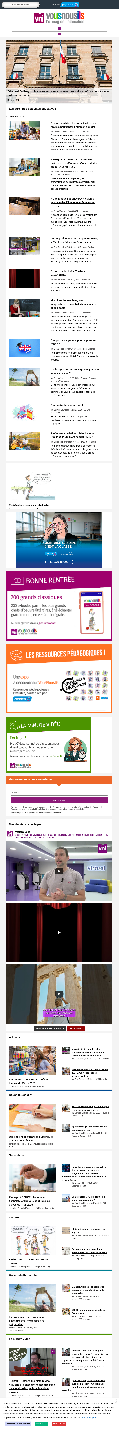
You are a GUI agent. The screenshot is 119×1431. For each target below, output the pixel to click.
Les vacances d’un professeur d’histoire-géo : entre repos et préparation (27, 1321)
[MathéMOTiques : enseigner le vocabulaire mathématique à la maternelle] (66, 1288)
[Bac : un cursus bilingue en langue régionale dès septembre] (66, 1108)
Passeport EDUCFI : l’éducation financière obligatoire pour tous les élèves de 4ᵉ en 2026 (29, 1201)
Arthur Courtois (60, 211)
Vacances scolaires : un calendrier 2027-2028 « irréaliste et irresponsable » (90, 1072)
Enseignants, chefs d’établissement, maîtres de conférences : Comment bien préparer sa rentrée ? (74, 163)
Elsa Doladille (60, 247)
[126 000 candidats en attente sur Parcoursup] (66, 1311)
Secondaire (66, 175)
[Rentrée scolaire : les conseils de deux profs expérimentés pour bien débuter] (28, 130)
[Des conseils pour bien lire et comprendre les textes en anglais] (66, 1251)
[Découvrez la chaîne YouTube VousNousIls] (28, 278)
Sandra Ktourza (81, 1113)
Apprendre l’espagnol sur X (67, 405)
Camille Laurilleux (61, 410)
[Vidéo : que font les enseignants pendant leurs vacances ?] (28, 377)
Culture (87, 410)
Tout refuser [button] (59, 1423)
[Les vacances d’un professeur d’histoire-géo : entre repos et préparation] (32, 1298)
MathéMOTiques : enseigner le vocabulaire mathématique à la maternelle (88, 1290)
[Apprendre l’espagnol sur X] (28, 412)
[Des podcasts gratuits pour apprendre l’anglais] (28, 348)
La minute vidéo (46, 1395)
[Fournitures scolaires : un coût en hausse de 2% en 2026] (32, 1060)
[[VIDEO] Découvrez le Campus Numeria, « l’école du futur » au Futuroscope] (28, 246)
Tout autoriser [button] (41, 1424)
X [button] (116, 1401)
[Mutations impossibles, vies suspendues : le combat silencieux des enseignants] (28, 308)
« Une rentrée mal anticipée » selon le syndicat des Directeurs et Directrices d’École (73, 202)
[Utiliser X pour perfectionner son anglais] (66, 1230)
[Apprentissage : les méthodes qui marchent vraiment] (66, 1128)
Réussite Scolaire (87, 247)
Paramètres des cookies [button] (18, 1423)
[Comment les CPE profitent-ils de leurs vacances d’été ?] (66, 1198)
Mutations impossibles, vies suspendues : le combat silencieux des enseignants (73, 304)
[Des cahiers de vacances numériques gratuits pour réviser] (32, 1118)
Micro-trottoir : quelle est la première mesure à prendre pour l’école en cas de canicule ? (88, 1052)
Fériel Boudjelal (60, 132)
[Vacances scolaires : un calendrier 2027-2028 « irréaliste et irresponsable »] (66, 1071)
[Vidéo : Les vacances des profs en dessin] (32, 1240)
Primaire (85, 132)
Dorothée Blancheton (63, 172)
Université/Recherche (60, 381)
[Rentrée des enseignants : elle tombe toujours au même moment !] (32, 486)
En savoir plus (59, 562)
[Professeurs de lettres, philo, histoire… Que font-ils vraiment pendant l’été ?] (28, 441)
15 (10, 1147)
